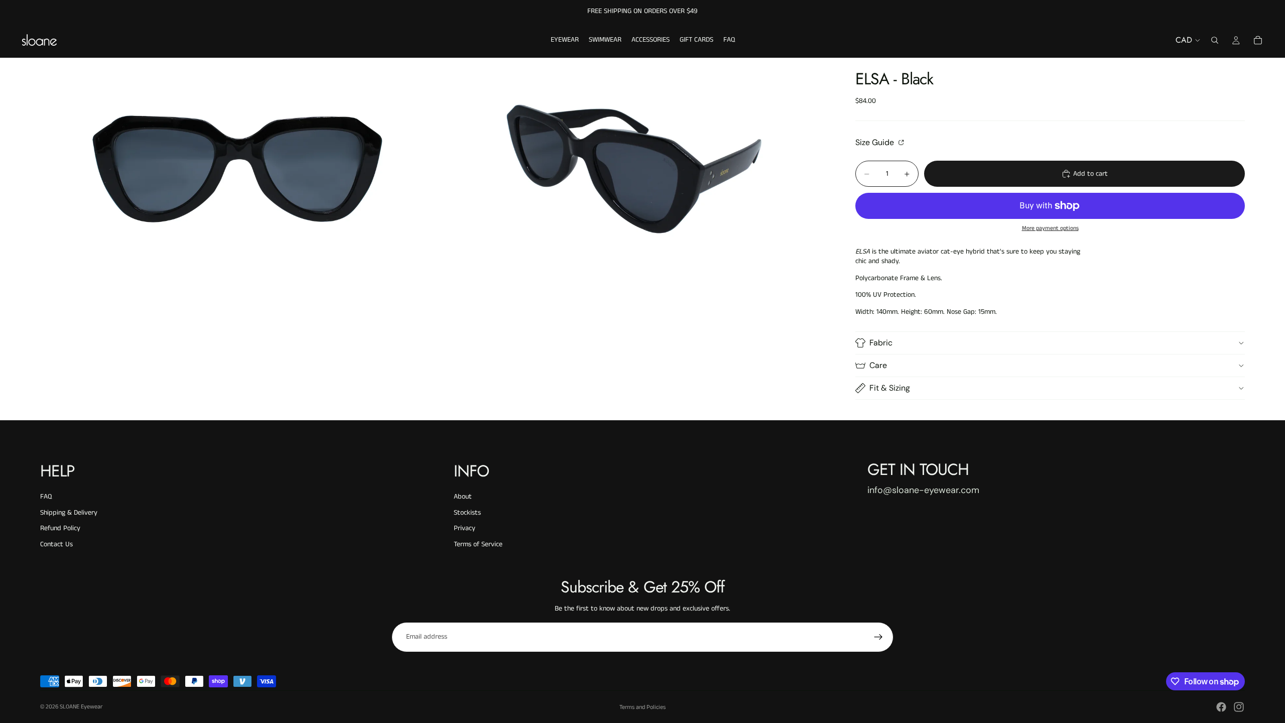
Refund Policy (60, 528)
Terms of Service (478, 544)
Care (878, 365)
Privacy (464, 528)
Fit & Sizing (889, 388)
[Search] (1215, 40)
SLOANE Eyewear (81, 706)
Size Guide (875, 142)
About (463, 497)
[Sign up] (878, 637)
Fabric (880, 342)
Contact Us (56, 544)
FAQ (46, 497)
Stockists (467, 513)
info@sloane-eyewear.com (923, 490)
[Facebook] (1221, 707)
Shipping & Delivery (68, 513)
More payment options (1050, 228)
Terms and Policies (642, 707)
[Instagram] (1239, 707)
